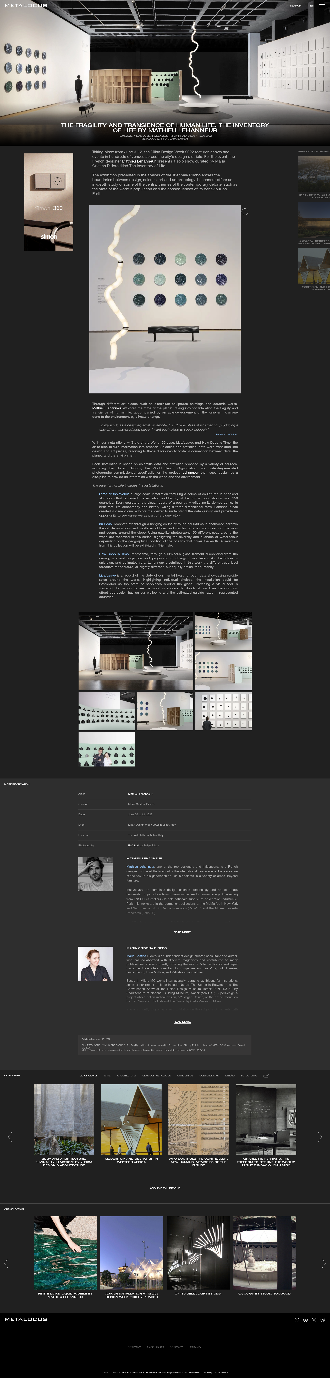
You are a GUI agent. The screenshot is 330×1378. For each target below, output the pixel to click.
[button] (10, 1137)
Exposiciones (89, 1076)
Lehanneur (191, 472)
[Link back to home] (26, 6)
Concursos (185, 1076)
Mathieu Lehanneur (139, 161)
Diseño (230, 1076)
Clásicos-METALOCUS (156, 1076)
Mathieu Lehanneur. (140, 794)
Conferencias (209, 1076)
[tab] (88, 1076)
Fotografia (249, 1076)
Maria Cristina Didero (146, 948)
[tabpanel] (165, 1137)
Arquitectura (126, 1076)
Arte (107, 1076)
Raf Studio (134, 845)
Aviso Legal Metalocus (158, 1373)
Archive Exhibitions (165, 1188)
